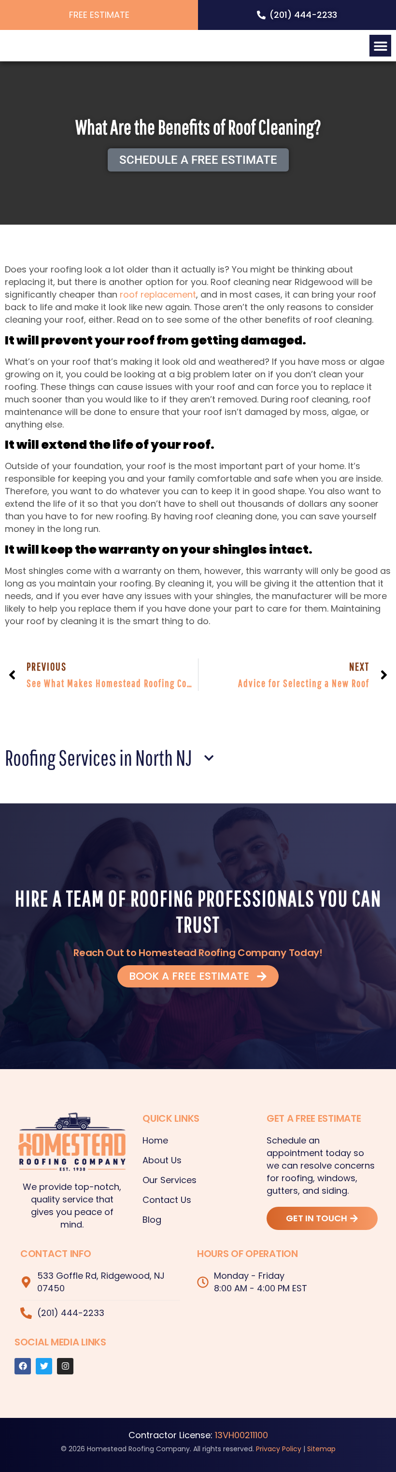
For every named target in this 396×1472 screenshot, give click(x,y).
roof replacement (158, 294)
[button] (380, 46)
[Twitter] (44, 1366)
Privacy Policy (278, 1449)
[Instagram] (65, 1366)
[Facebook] (22, 1366)
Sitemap (321, 1449)
